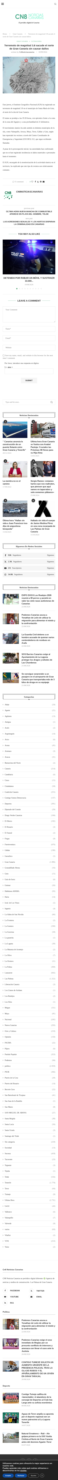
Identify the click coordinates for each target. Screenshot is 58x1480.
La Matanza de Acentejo (30, 950)
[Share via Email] (44, 182)
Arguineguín (30, 734)
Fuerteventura (30, 845)
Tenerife (30, 1183)
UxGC (30, 1206)
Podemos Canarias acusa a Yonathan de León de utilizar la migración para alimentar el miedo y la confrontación (38, 619)
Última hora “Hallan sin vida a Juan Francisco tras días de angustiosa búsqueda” (15, 524)
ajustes (23, 1470)
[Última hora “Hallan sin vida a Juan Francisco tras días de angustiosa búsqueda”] (15, 509)
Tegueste (30, 1165)
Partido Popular (30, 1054)
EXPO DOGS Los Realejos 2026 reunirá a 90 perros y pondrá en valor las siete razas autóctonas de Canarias (38, 599)
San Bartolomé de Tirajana (30, 1095)
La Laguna (30, 944)
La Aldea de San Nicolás (30, 914)
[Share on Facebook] (35, 182)
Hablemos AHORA (30, 891)
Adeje (30, 705)
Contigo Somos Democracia (30, 798)
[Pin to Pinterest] (41, 182)
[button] (5, 264)
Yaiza (30, 1247)
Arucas (30, 757)
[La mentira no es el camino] (15, 469)
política (30, 1066)
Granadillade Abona (30, 868)
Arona (30, 745)
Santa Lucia (30, 1124)
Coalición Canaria (30, 792)
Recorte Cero (30, 1089)
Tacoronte (30, 1159)
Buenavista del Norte (30, 763)
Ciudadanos (30, 786)
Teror (30, 1189)
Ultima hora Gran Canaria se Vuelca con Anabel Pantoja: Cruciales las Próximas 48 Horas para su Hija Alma (43, 447)
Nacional (30, 1020)
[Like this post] (32, 182)
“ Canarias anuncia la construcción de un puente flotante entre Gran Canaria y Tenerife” (14, 445)
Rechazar (21, 1476)
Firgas (30, 839)
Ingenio (30, 909)
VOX (30, 1241)
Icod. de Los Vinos (30, 903)
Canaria (30, 769)
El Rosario (30, 827)
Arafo (30, 728)
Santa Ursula (30, 1130)
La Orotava (30, 961)
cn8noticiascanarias (26, 52)
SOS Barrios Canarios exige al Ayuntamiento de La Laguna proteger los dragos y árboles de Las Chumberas (37, 658)
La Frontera (30, 920)
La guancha (30, 938)
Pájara (30, 1049)
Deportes (30, 804)
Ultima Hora (30, 1200)
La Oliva (30, 955)
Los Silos (30, 1002)
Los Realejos (30, 996)
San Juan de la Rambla (30, 1101)
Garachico (30, 856)
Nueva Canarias (30, 1025)
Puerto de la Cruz (30, 1078)
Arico (30, 740)
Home (5, 34)
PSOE (30, 1072)
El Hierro (30, 821)
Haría (30, 897)
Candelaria (30, 775)
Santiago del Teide (30, 1136)
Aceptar (8, 1476)
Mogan (30, 1008)
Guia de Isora (30, 879)
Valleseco (30, 1212)
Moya (30, 1014)
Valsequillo (30, 1218)
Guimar (30, 885)
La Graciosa (30, 932)
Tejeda (30, 1171)
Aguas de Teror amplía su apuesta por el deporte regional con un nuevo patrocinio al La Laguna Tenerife (38, 1418)
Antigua (30, 722)
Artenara (30, 751)
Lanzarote (30, 973)
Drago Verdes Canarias (30, 815)
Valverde (30, 1223)
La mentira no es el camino (12, 482)
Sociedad (30, 1148)
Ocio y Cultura (30, 1031)
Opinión (30, 1037)
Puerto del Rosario (30, 1084)
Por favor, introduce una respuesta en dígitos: (22, 363)
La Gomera (30, 926)
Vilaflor (30, 1235)
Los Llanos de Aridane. (30, 990)
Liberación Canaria (30, 984)
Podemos (30, 1060)
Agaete (30, 710)
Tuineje (30, 1194)
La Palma (30, 967)
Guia (30, 874)
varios (30, 1229)
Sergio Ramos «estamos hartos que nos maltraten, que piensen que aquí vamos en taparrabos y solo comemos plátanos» (43, 486)
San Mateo (30, 1107)
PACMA (30, 1043)
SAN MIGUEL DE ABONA (30, 1113)
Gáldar (30, 850)
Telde (30, 1177)
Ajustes (33, 1476)
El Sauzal (30, 833)
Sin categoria (30, 1142)
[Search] (55, 4)
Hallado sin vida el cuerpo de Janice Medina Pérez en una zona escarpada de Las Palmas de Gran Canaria (43, 526)
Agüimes (30, 716)
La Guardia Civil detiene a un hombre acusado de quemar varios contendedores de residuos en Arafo (38, 638)
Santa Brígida (30, 1119)
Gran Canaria (17, 34)
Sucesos (30, 1154)
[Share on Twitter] (38, 182)
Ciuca (30, 780)
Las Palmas (30, 979)
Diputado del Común (30, 809)
